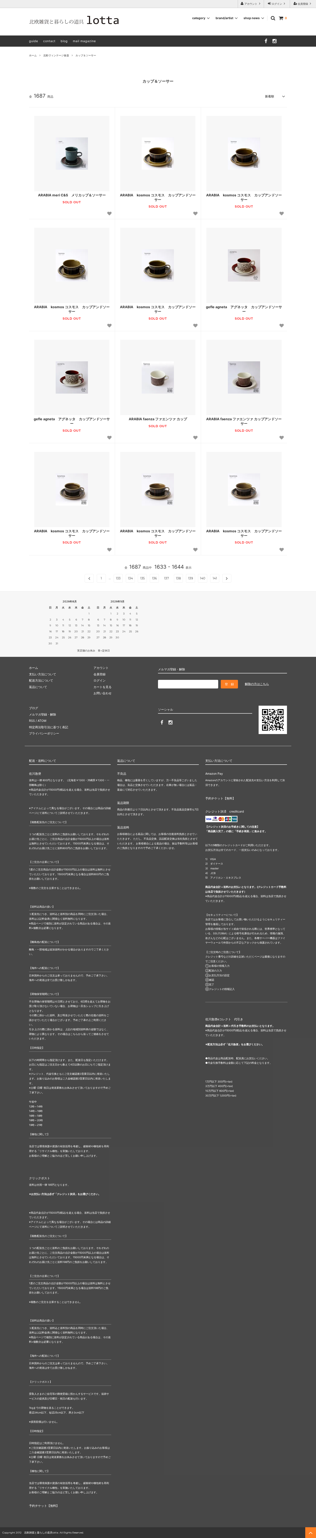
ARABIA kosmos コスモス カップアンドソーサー (158, 197)
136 (154, 578)
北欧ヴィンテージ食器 (56, 55)
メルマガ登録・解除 (42, 714)
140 (202, 578)
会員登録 (303, 3)
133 (118, 578)
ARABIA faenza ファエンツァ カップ (158, 419)
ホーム (33, 55)
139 (190, 578)
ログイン (277, 3)
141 (215, 578)
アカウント (251, 3)
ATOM (42, 720)
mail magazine (84, 41)
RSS (32, 720)
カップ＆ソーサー (85, 55)
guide (33, 41)
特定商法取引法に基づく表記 (48, 727)
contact (49, 41)
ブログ (33, 708)
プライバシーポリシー (44, 733)
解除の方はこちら (257, 684)
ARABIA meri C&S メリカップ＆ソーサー (73, 195)
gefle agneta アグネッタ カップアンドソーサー (244, 309)
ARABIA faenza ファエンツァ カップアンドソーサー (244, 421)
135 (142, 578)
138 (178, 578)
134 (130, 578)
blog (64, 41)
